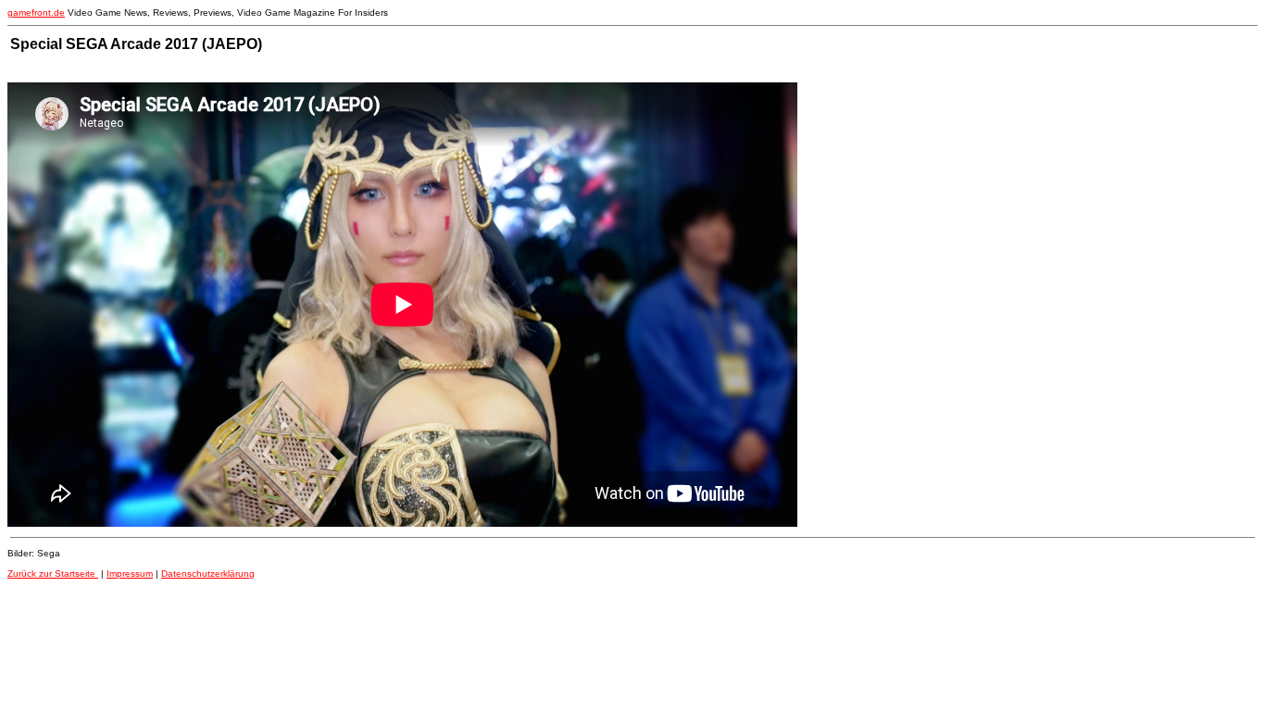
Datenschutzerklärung (208, 573)
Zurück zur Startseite (52, 573)
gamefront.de (36, 12)
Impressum (129, 573)
